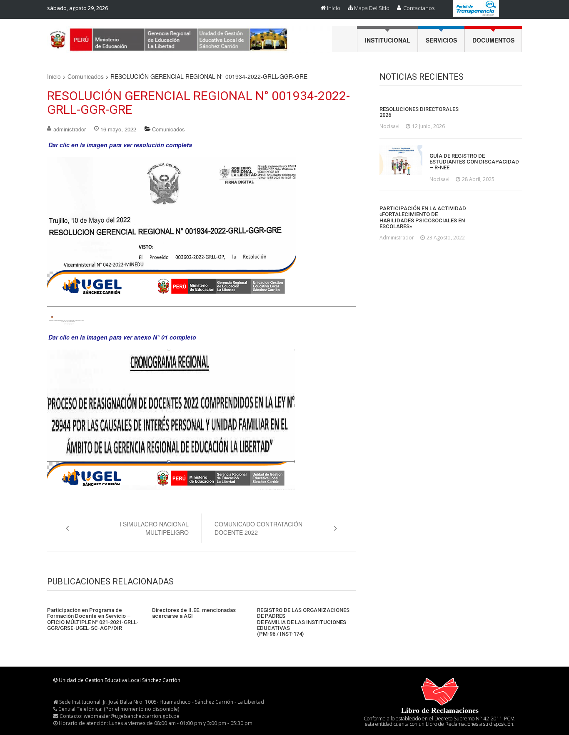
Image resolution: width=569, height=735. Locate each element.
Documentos (493, 40)
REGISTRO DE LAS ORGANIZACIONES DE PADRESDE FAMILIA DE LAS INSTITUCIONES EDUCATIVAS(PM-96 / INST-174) (303, 622)
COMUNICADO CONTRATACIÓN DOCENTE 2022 (258, 528)
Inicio (333, 8)
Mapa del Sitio (371, 8)
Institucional (387, 40)
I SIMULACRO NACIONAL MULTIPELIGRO (154, 528)
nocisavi (389, 126)
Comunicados (85, 76)
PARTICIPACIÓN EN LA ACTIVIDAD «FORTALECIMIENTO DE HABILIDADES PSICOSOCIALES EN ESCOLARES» (422, 217)
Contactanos (418, 8)
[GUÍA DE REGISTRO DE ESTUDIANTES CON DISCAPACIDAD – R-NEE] (400, 160)
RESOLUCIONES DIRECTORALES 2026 (419, 112)
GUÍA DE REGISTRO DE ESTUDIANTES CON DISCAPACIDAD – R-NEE (474, 162)
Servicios (441, 40)
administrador (69, 129)
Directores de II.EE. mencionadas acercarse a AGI (194, 613)
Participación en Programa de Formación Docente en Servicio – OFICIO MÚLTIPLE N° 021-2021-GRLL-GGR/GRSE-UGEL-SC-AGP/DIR (93, 619)
